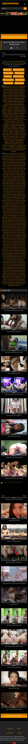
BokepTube (4, 113)
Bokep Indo (8, 69)
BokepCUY (22, 96)
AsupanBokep (21, 87)
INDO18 (8, 121)
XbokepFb (5, 149)
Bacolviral (9, 89)
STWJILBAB (14, 143)
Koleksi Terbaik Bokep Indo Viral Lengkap (16, 179)
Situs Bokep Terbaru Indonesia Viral (11, 245)
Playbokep (12, 136)
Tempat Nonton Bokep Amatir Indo (10, 274)
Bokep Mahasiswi (19, 69)
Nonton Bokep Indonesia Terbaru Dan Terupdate (14, 211)
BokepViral (16, 113)
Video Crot (5, 146)
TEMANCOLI (5, 145)
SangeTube (12, 140)
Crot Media (16, 116)
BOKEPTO (10, 112)
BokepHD (16, 98)
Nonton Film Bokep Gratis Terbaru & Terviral (12, 221)
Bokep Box (6, 92)
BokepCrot (16, 96)
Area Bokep (16, 86)
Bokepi (10, 99)
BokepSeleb (16, 109)
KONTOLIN (15, 128)
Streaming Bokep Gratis (8, 261)
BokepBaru (10, 95)
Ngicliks (11, 131)
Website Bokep (22, 148)
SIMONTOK (7, 143)
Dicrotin (6, 118)
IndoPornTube (20, 121)
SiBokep (21, 142)
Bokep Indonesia (19, 76)
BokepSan (10, 109)
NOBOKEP (16, 131)
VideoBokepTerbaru (20, 146)
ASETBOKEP (6, 87)
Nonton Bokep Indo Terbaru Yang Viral (15, 203)
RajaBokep (22, 137)
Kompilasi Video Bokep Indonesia (13, 186)
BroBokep (22, 115)
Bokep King (20, 92)
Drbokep (10, 118)
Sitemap (20, 733)
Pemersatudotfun (16, 134)
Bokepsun (10, 110)
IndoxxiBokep (6, 124)
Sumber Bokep (21, 273)
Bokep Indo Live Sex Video (16, 159)
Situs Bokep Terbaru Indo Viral (17, 244)
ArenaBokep (22, 86)
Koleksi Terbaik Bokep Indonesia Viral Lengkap (13, 180)
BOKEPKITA (17, 105)
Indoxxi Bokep (20, 122)
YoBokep (14, 151)
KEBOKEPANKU (21, 125)
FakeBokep (10, 119)
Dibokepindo (22, 116)
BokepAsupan (21, 93)
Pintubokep (23, 134)
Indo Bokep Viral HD (16, 176)
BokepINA (10, 101)
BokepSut (23, 110)
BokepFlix (11, 98)
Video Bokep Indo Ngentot (13, 61)
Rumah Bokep (13, 139)
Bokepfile (6, 98)
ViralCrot (9, 148)
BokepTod (15, 112)
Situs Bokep (14, 241)
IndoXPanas (13, 122)
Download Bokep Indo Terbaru (17, 171)
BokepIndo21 (7, 104)
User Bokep (18, 145)
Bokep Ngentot (9, 72)
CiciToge (11, 116)
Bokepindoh (13, 104)
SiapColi (17, 142)
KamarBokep (5, 125)
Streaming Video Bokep (12, 270)
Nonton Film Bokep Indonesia (15, 224)
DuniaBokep (16, 118)
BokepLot (23, 105)
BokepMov (17, 107)
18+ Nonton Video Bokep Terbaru (10, 154)
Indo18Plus (13, 121)
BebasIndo (4, 90)
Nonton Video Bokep (20, 229)
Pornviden (22, 136)
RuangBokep (7, 139)
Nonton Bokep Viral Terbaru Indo (17, 217)
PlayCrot (17, 136)
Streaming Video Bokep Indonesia (16, 271)
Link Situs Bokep (18, 192)
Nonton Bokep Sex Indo (15, 215)
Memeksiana (17, 130)
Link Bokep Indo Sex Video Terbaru (17, 189)
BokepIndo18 (20, 102)
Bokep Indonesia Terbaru (16, 164)
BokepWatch (22, 113)
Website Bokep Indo (19, 283)
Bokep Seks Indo (16, 168)
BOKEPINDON (20, 104)
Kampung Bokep (13, 125)
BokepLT (5, 107)
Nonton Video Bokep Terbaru (9, 238)
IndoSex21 (6, 122)
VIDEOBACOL (12, 146)
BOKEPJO (11, 105)
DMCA (19, 728)
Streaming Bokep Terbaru (8, 268)
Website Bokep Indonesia (14, 285)
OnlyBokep (17, 133)
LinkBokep (5, 130)
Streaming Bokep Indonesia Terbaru (16, 267)
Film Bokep (11, 174)
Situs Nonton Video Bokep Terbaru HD (16, 252)
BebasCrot (21, 89)
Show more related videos (14, 715)
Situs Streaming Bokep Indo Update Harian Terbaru (13, 255)
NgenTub (23, 130)
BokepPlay (5, 109)
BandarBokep (15, 89)
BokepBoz (22, 95)
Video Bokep (17, 63)
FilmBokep (16, 119)
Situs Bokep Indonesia (17, 242)
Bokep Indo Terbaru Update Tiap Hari (11, 162)
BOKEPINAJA (16, 101)
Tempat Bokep (12, 145)
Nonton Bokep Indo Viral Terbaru (17, 206)
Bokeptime (4, 112)
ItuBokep (22, 124)
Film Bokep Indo (19, 174)
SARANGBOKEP (19, 140)
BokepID (14, 99)
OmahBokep (11, 133)
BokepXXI (12, 115)
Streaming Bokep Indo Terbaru (10, 262)
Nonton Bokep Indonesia (8, 208)
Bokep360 (15, 93)
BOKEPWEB (6, 115)
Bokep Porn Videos (6, 168)
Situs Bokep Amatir (21, 241)
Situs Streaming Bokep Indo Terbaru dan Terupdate (13, 253)
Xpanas (16, 149)
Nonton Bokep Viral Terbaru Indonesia (11, 218)
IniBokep (12, 124)
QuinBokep (16, 137)
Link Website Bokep (16, 194)
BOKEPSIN (4, 110)
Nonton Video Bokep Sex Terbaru (18, 236)
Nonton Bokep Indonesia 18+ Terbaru (16, 209)
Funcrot (21, 119)
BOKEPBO (16, 95)
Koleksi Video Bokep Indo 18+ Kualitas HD (12, 182)
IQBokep (17, 124)
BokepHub (5, 99)
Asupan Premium (13, 87)
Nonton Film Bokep (20, 220)
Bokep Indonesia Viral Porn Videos (16, 167)
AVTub (4, 89)
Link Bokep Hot (18, 188)
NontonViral (4, 133)
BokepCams (11, 96)
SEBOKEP (6, 142)
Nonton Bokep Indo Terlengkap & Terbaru (12, 205)
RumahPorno (21, 139)
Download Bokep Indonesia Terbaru (11, 173)
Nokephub (22, 131)
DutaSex (21, 118)
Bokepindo (6, 102)
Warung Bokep (15, 148)
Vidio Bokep (19, 280)
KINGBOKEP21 (13, 127)
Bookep (17, 115)
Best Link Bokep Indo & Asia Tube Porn (11, 157)
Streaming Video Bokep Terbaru (10, 273)
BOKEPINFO (5, 105)
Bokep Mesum (20, 79)
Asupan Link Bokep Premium (18, 156)
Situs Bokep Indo (7, 242)
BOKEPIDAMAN (20, 99)
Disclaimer (10, 728)
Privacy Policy (9, 733)
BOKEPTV (10, 113)
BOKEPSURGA (16, 110)
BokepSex (22, 109)
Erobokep (4, 119)
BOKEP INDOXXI (13, 92)
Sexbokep (12, 142)
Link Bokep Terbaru (8, 191)
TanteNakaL (20, 143)
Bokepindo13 (13, 102)
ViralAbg (4, 148)
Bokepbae (5, 95)
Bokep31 (10, 93)
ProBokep (5, 137)
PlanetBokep (6, 136)
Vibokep (24, 145)
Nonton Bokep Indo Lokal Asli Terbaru (11, 198)
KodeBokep (9, 128)
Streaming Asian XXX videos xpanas (15, 259)
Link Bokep (12, 188)
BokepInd (22, 101)
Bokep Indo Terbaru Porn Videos (17, 161)
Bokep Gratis (6, 159)
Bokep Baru (23, 157)
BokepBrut (4, 96)
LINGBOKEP (22, 128)
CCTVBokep (5, 116)
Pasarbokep (23, 133)
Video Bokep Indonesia (13, 279)
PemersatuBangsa (7, 134)
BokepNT (22, 107)
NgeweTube (6, 131)
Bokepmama (11, 107)
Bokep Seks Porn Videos (14, 170)
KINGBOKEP (6, 127)
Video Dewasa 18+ (11, 280)
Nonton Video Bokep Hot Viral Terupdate (12, 230)
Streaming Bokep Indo (20, 261)
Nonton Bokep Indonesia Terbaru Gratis (12, 212)
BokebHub (22, 90)
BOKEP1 (5, 93)
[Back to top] (23, 739)
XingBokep (11, 149)
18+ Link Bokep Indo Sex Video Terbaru (16, 153)
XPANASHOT (22, 149)
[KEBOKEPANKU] (11, 3)
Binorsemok (17, 90)
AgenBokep (10, 86)
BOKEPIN (5, 101)
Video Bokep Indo (18, 276)
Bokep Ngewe (20, 72)
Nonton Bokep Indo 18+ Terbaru (17, 197)
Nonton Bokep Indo (13, 195)
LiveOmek (10, 130)
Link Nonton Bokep (17, 191)
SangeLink (6, 140)
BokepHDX (21, 98)
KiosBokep (20, 127)
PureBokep (10, 137)
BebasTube (10, 90)
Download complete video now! (15, 36)
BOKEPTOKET (22, 112)
